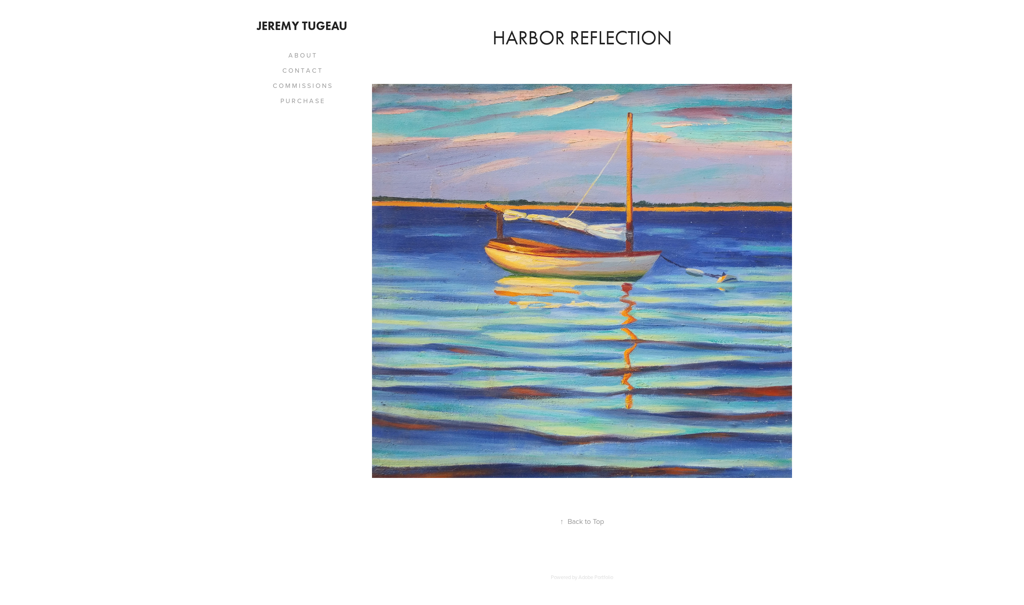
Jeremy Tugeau (302, 25)
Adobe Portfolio (595, 577)
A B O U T (302, 55)
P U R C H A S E (302, 100)
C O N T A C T (302, 70)
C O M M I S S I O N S (302, 85)
